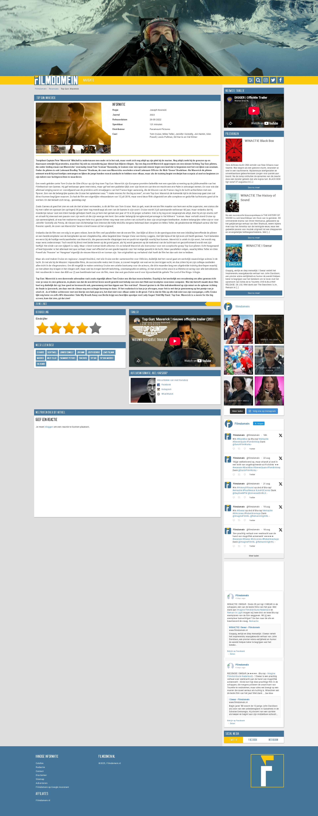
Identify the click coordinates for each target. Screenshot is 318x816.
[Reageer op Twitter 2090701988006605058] (234, 497)
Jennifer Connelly (67, 352)
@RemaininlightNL (259, 516)
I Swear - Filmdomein (239, 699)
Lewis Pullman (108, 352)
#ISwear (241, 510)
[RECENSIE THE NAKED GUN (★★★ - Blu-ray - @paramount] (238, 329)
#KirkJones (238, 513)
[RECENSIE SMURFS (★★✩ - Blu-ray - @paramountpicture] (238, 360)
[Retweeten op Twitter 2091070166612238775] (240, 474)
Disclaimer (41, 775)
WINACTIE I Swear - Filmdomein (244, 627)
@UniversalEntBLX (257, 493)
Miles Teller (51, 358)
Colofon (40, 763)
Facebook (166, 384)
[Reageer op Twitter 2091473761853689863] (234, 449)
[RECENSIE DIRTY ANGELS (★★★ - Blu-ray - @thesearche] (238, 391)
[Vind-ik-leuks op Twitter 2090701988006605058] (246, 497)
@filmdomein (253, 435)
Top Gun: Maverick (107, 358)
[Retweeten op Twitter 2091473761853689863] (240, 449)
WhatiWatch (167, 393)
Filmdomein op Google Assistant (52, 787)
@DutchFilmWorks (242, 444)
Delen (232, 654)
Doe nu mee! (254, 187)
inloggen (49, 426)
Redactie (40, 767)
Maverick (40, 358)
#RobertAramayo (252, 513)
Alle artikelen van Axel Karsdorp (172, 380)
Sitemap (40, 779)
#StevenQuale (239, 441)
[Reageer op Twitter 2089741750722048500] (234, 546)
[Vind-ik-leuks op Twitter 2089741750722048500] (246, 546)
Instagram (166, 389)
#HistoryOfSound (245, 487)
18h (265, 435)
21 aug (266, 483)
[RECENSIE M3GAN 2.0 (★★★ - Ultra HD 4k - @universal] (269, 391)
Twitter (233, 739)
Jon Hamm (80, 352)
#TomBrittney (253, 441)
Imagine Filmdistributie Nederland (253, 609)
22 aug (266, 458)
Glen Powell (52, 352)
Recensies (54, 88)
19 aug (266, 506)
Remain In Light (235, 612)
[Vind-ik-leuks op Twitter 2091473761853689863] (246, 449)
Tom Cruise (83, 358)
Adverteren (41, 783)
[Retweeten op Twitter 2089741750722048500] (240, 546)
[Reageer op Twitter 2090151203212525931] (234, 520)
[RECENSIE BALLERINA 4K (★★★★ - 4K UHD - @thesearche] (269, 329)
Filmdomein (41, 88)
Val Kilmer (41, 364)
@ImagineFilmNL (241, 516)
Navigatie (89, 80)
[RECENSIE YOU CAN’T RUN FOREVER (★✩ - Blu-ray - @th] (269, 360)
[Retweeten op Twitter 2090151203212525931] (240, 520)
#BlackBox (242, 438)
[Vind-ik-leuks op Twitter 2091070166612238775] (246, 474)
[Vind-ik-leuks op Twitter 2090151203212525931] (246, 520)
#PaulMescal (249, 490)
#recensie (237, 467)
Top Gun (94, 358)
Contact (40, 771)
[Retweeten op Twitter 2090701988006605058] (240, 497)
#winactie (263, 438)
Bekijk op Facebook (236, 651)
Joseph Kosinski (94, 352)
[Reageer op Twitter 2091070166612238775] (234, 474)
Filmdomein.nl (43, 800)
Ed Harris (40, 352)
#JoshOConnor (263, 490)
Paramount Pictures (67, 358)
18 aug (266, 529)
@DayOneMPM (240, 493)
